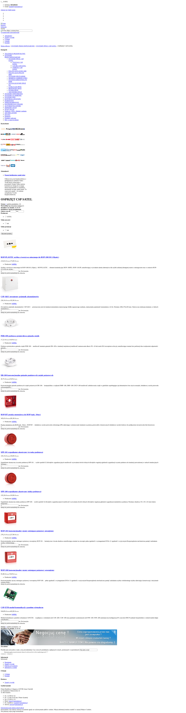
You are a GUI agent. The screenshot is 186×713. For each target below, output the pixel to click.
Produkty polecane (10, 118)
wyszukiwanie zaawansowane (10, 32)
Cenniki (7, 41)
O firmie (7, 39)
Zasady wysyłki (9, 37)
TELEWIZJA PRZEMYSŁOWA (15, 53)
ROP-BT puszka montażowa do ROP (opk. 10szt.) (21, 415)
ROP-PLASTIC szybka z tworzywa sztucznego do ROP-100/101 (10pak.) (30, 257)
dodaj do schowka (19, 273)
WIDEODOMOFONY (12, 102)
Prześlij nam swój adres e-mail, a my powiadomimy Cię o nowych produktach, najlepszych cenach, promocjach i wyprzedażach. (40, 650)
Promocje (7, 116)
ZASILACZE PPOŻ (15, 87)
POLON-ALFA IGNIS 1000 (17, 71)
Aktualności (8, 36)
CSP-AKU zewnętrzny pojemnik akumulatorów (20, 297)
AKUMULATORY (11, 113)
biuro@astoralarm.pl (15, 701)
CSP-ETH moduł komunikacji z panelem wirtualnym (22, 607)
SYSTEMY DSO (10, 97)
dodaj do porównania (7, 273)
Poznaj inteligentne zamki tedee (15, 175)
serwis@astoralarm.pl (16, 704)
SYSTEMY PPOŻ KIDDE (17, 76)
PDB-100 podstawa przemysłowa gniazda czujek (20, 336)
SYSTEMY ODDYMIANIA (14, 94)
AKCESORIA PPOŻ (15, 92)
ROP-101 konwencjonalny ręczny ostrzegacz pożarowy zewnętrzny (27, 531)
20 (15, 207)
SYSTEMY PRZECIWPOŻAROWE (12, 56)
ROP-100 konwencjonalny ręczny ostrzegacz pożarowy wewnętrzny (27, 570)
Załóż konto (11, 10)
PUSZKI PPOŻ (13, 90)
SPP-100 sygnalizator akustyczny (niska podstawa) (21, 491)
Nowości (7, 114)
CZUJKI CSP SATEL (19, 66)
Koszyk (3, 25)
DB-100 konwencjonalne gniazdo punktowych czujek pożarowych (27, 375)
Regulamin (8, 662)
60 (19, 207)
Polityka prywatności (11, 666)
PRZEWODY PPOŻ (15, 88)
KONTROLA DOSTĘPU (13, 99)
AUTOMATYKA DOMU (13, 106)
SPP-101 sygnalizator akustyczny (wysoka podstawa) (22, 452)
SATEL (14, 264)
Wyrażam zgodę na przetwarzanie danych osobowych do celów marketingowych (25, 652)
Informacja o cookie (11, 667)
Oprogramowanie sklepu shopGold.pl (12, 708)
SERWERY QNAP (11, 107)
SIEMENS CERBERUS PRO (18, 78)
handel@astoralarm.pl (15, 6)
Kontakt (7, 43)
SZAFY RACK (9, 109)
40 (17, 207)
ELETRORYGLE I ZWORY (14, 104)
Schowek (3, 27)
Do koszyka (24, 271)
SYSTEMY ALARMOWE (13, 95)
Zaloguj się (4, 10)
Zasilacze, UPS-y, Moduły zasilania (15, 111)
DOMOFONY (9, 101)
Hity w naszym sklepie (12, 120)
